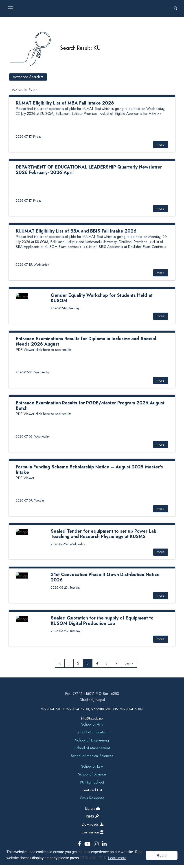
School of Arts (92, 724)
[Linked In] (104, 844)
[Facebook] (80, 844)
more (160, 144)
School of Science (92, 774)
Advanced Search (27, 76)
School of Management (92, 748)
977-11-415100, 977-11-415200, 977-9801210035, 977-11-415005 (92, 709)
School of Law (92, 766)
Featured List (92, 790)
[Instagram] (97, 844)
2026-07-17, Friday (28, 136)
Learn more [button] (117, 858)
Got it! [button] (162, 855)
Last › (129, 663)
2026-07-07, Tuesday (30, 500)
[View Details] (92, 186)
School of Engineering (92, 740)
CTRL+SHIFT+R (93, 858)
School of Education (92, 732)
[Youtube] (88, 844)
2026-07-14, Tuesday (65, 308)
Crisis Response (92, 798)
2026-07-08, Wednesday (33, 372)
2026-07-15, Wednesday (32, 264)
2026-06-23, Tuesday (65, 587)
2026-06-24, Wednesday (68, 544)
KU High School (92, 782)
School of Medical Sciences (92, 755)
